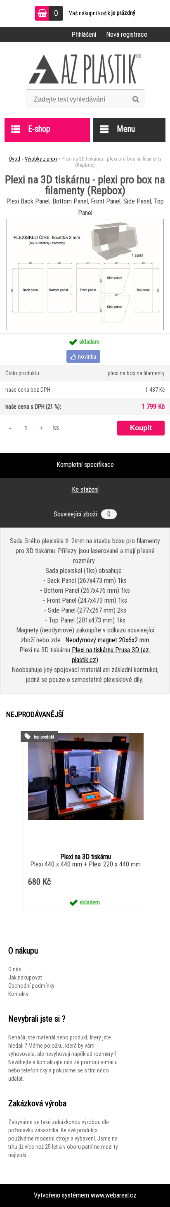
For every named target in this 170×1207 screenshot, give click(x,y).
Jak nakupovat (25, 977)
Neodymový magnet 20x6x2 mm (107, 640)
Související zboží (82, 514)
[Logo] (85, 68)
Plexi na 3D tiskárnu (85, 857)
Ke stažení (85, 489)
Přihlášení (83, 34)
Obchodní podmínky (31, 985)
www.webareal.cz (114, 1195)
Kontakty (18, 994)
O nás (14, 969)
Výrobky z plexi (41, 159)
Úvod (14, 159)
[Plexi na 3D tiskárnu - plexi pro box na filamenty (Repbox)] (85, 222)
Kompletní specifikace (85, 465)
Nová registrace (126, 34)
